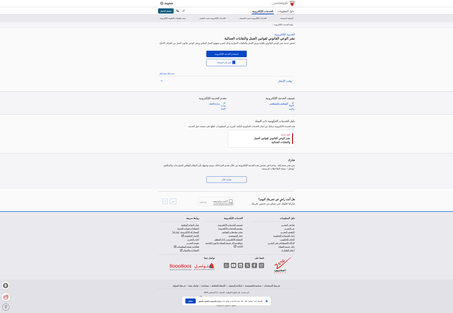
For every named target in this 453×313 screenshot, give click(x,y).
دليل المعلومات (285, 11)
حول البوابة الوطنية (190, 224)
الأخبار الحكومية (191, 235)
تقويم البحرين (193, 243)
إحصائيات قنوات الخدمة (188, 228)
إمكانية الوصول (235, 285)
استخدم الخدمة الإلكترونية (227, 53)
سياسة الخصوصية (253, 285)
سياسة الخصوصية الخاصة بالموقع (210, 301)
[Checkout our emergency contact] (183, 10)
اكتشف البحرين (287, 232)
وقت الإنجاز (285, 81)
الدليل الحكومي (287, 239)
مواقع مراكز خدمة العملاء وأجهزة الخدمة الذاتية (224, 244)
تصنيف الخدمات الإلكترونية (230, 224)
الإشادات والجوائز (191, 250)
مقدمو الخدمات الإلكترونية (230, 228)
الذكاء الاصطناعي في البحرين (281, 243)
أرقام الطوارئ (288, 250)
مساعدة (205, 285)
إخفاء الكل (163, 73)
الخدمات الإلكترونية (262, 11)
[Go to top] (6, 307)
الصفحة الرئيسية (286, 18)
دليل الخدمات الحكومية (284, 235)
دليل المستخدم (236, 235)
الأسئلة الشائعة (218, 285)
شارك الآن (226, 179)
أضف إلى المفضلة (224, 62)
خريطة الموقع (179, 285)
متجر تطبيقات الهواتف (232, 232)
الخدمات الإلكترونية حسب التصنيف (252, 18)
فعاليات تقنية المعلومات (188, 246)
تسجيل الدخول (166, 11)
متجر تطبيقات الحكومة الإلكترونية (173, 18)
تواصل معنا (194, 285)
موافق (190, 301)
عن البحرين (289, 228)
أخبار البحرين (193, 239)
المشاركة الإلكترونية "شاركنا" (185, 232)
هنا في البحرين (288, 224)
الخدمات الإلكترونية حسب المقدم (213, 18)
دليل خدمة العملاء (286, 246)
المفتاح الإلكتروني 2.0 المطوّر (228, 239)
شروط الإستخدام (272, 285)
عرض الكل (171, 73)
